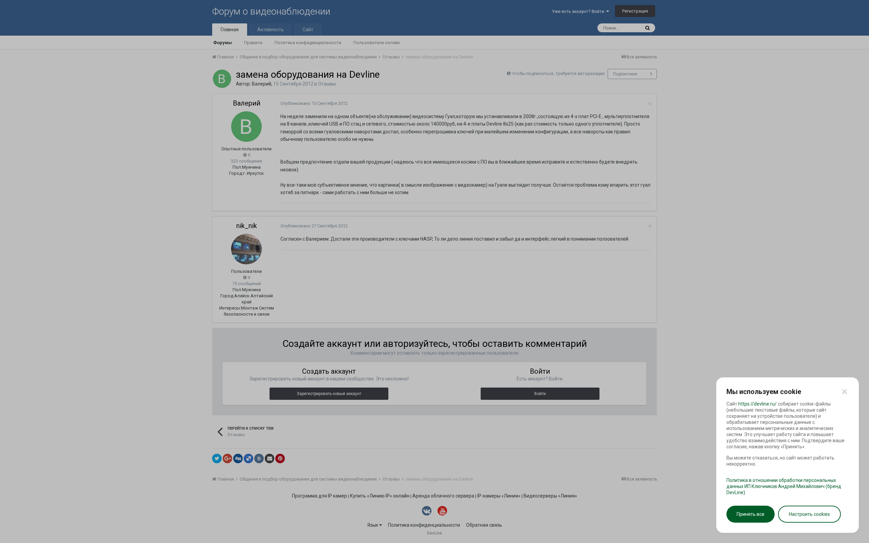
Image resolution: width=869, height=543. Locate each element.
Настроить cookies (809, 514)
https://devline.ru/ (757, 404)
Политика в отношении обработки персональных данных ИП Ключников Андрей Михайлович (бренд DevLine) (783, 486)
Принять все (750, 514)
